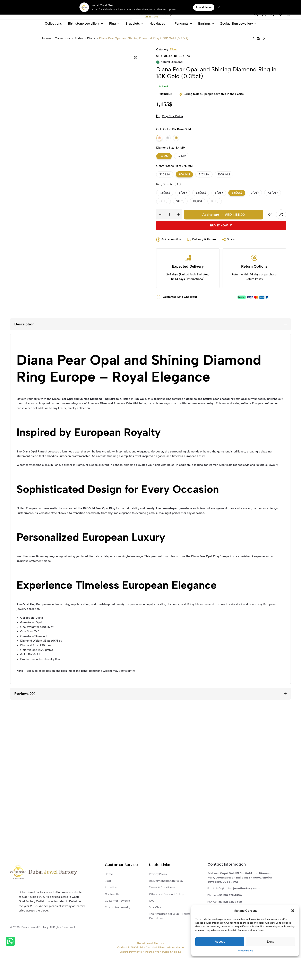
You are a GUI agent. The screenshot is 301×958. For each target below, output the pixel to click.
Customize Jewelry (117, 907)
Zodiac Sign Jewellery (236, 23)
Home (46, 38)
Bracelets (133, 23)
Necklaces (157, 23)
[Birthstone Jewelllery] (258, 38)
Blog (108, 881)
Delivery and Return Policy (166, 881)
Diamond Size (170, 147)
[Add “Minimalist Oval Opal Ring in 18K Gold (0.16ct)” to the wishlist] (24, 744)
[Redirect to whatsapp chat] (11, 942)
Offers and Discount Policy (166, 894)
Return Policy (254, 279)
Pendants (182, 23)
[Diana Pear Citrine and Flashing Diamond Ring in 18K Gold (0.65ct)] (253, 38)
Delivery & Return (204, 239)
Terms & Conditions (162, 887)
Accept (220, 941)
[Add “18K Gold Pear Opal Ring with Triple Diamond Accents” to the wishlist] (92, 744)
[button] (293, 911)
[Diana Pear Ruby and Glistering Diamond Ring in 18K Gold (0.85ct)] (264, 38)
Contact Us (112, 894)
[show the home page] (52, 873)
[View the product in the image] (48, 774)
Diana (91, 38)
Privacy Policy (245, 950)
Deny (270, 941)
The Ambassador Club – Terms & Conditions (171, 916)
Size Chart (156, 907)
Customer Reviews (117, 901)
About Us (111, 887)
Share (230, 239)
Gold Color (173, 129)
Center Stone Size (174, 166)
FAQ (151, 901)
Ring (112, 23)
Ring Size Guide (172, 116)
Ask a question (171, 239)
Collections (53, 23)
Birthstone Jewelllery (84, 23)
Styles (79, 38)
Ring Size (168, 184)
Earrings (204, 23)
